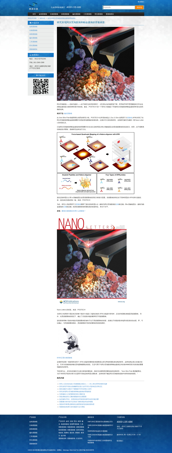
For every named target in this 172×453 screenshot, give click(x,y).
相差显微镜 (65, 424)
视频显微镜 (71, 427)
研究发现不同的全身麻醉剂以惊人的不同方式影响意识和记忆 (80, 386)
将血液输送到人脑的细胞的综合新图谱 (72, 396)
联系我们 (141, 2)
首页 (34, 14)
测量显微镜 (62, 427)
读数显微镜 (80, 427)
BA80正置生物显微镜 (64, 358)
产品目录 (62, 421)
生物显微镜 (54, 14)
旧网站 (59, 450)
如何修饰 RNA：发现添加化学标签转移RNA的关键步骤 (79, 399)
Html (71, 450)
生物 (117, 204)
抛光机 (72, 433)
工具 (81, 424)
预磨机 (66, 433)
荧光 (75, 421)
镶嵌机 (61, 433)
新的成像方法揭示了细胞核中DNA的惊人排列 (75, 389)
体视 (79, 421)
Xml (74, 450)
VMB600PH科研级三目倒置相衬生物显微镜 (100, 441)
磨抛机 (77, 433)
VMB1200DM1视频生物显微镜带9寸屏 (100, 426)
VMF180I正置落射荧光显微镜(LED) (100, 421)
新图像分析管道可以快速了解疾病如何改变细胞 (76, 402)
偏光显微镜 (76, 14)
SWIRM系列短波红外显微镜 (97, 431)
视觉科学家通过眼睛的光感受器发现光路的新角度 (76, 404)
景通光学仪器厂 (33, 18)
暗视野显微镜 (74, 424)
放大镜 (63, 435)
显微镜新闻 (71, 438)
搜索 (138, 7)
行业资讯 (79, 438)
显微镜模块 (110, 14)
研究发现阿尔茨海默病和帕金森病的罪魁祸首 (61, 18)
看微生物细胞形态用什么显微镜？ (74, 211)
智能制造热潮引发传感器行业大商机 (72, 407)
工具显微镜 (87, 14)
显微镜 (129, 117)
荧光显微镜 (99, 14)
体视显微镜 (65, 14)
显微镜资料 (62, 438)
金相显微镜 (43, 14)
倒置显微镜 (71, 430)
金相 (67, 421)
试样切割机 (80, 430)
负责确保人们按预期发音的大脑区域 (72, 394)
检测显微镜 (62, 430)
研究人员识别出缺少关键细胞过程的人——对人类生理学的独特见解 (83, 384)
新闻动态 (42, 18)
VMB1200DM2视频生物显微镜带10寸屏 (100, 436)
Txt (77, 450)
